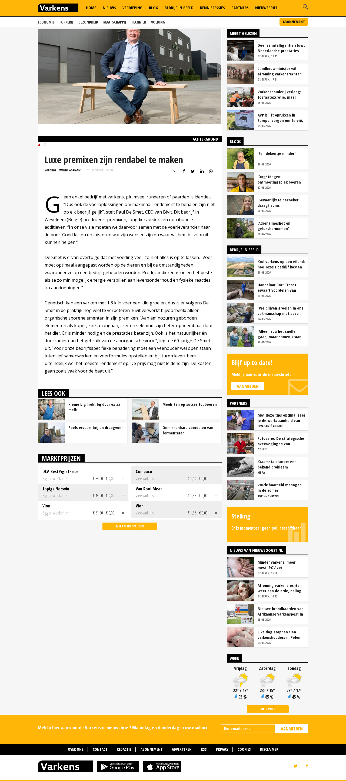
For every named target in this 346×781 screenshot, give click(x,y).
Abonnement (294, 21)
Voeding (158, 22)
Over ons (76, 749)
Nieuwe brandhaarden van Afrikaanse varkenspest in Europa (281, 611)
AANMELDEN (292, 729)
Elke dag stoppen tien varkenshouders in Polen (279, 634)
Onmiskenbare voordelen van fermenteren (187, 430)
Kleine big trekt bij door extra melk (94, 406)
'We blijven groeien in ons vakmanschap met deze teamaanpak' (280, 310)
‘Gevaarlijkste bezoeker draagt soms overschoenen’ (278, 202)
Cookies (244, 749)
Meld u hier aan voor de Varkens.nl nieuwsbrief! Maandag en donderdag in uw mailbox (122, 727)
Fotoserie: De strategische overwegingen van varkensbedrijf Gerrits (281, 441)
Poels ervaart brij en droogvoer (95, 427)
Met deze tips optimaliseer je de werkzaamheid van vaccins (281, 417)
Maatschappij (114, 22)
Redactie (124, 749)
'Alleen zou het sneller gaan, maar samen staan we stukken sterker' (279, 333)
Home (91, 7)
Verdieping (132, 7)
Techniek (138, 22)
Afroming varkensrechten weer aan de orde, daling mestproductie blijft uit (280, 588)
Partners (240, 7)
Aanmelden (248, 386)
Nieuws (109, 7)
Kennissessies (212, 7)
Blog (153, 7)
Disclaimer (269, 749)
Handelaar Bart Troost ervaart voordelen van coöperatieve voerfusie (278, 287)
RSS (204, 749)
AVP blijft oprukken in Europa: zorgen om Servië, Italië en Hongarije (280, 117)
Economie (46, 22)
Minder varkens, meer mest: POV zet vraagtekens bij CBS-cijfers (281, 564)
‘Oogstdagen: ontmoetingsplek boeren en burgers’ (279, 179)
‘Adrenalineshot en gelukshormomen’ (274, 225)
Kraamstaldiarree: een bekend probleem (277, 464)
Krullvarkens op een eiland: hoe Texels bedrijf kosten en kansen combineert (281, 264)
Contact (100, 749)
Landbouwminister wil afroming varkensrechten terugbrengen (280, 71)
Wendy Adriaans (70, 170)
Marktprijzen (61, 458)
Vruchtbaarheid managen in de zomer (280, 487)
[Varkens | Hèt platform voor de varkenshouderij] (58, 9)
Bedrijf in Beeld (179, 7)
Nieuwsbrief (266, 7)
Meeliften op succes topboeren (189, 404)
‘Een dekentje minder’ (276, 153)
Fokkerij (66, 22)
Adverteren (182, 749)
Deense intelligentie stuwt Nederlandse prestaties (281, 47)
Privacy (222, 749)
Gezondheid (88, 22)
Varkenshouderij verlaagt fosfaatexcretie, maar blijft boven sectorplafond (280, 94)
